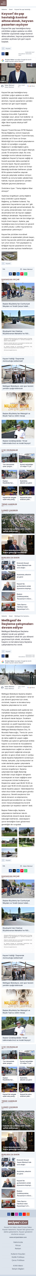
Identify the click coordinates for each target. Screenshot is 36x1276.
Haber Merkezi (9, 86)
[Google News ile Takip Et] (31, 86)
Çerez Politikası (18, 1260)
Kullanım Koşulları (18, 1254)
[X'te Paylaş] (6, 53)
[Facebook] (8, 1214)
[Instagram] (16, 1214)
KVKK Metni (18, 1266)
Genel (11, 9)
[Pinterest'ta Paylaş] (21, 273)
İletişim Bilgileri (18, 1269)
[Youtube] (24, 1214)
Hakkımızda (18, 1242)
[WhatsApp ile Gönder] (25, 273)
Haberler (4, 9)
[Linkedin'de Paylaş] (18, 273)
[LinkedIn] (20, 1214)
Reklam (18, 1249)
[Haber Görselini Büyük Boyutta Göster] (18, 73)
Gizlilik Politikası (18, 1257)
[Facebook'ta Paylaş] (3, 53)
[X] (12, 1214)
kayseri (8, 48)
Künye (18, 1245)
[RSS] (28, 1214)
